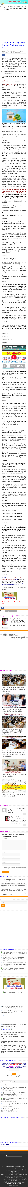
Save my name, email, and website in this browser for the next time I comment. (14, 868)
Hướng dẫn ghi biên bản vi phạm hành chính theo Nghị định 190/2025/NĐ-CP (12, 958)
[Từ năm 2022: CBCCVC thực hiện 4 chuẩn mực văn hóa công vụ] (1, 1103)
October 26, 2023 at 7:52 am (19, 808)
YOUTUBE (18, 1183)
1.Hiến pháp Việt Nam (8, 81)
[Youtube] (15, 1168)
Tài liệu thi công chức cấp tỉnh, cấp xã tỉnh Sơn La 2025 (13, 795)
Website (4, 862)
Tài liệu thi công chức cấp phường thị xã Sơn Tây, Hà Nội (10, 634)
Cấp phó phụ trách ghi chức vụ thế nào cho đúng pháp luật (14, 1098)
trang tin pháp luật (16, 1076)
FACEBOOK (10, 1183)
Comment (5, 838)
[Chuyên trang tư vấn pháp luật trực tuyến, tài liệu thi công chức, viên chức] (14, 2)
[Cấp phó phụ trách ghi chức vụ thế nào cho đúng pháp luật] (1, 1098)
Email (4, 857)
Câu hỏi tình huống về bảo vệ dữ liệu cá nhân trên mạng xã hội (13, 880)
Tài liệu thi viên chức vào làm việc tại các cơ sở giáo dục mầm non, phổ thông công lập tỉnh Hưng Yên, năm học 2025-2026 (14, 753)
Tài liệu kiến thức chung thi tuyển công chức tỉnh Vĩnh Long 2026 (13, 710)
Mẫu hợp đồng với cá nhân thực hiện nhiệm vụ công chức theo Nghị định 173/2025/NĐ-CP (14, 952)
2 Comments (6, 52)
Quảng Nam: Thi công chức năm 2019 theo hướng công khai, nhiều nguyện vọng (14, 1093)
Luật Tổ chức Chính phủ (9, 84)
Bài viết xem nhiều (6, 1082)
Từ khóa (16, 1082)
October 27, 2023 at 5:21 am (19, 818)
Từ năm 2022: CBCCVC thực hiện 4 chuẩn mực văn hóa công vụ (14, 1104)
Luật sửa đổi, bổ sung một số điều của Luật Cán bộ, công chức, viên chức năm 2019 (14, 136)
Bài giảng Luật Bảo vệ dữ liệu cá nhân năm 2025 (13, 886)
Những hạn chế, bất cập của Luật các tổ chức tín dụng (18, 637)
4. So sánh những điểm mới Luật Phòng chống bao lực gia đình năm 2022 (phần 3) (13, 1046)
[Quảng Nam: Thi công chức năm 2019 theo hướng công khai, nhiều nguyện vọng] (1, 1092)
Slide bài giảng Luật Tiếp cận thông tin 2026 (13, 883)
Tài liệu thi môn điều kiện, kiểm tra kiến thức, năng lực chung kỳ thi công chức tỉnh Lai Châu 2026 (13, 731)
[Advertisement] (14, 26)
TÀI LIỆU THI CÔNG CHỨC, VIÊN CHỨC (13, 51)
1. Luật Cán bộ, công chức (9, 131)
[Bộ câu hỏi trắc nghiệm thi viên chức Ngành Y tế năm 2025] (1, 1108)
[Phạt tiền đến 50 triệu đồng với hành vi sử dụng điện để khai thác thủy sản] (1, 1087)
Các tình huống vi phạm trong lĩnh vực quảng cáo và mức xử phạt (13, 893)
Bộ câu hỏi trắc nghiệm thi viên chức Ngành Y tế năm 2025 (12, 1109)
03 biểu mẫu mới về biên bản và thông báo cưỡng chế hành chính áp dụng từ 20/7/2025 (14, 963)
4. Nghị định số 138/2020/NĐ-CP (12, 145)
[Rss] (12, 1168)
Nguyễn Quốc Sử (7, 50)
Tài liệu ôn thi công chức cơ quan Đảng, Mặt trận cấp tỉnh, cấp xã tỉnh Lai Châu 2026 (13, 689)
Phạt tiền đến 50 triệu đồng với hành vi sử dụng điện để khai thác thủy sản (13, 1088)
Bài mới (22, 1082)
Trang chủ (4, 7)
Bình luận (4, 1085)
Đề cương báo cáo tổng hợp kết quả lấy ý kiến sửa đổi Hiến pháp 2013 (13, 968)
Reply (25, 824)
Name (4, 852)
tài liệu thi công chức (11, 611)
